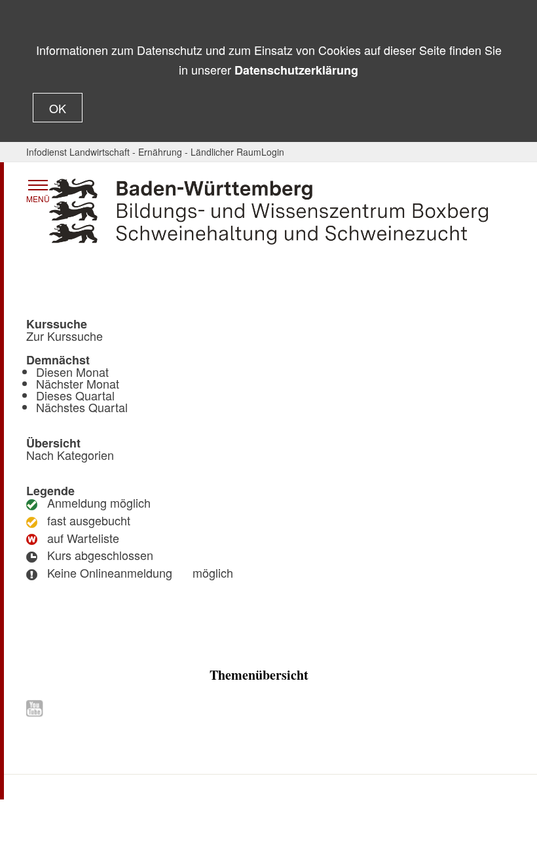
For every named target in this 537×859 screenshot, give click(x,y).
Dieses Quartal (75, 395)
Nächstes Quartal (82, 406)
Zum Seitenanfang (269, 768)
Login (272, 151)
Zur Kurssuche (64, 335)
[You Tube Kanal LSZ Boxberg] (37, 708)
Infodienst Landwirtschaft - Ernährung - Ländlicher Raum (143, 151)
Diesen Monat (72, 371)
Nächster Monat (77, 383)
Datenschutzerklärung (296, 70)
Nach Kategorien (70, 454)
